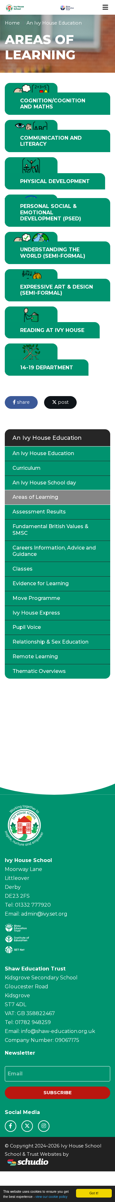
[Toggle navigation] (105, 7)
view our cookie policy (51, 1196)
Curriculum (26, 468)
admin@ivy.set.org (44, 914)
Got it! (93, 1193)
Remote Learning (35, 656)
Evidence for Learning (40, 583)
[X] (27, 1126)
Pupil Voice (26, 627)
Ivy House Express (36, 613)
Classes (22, 569)
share (23, 402)
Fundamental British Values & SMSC (50, 529)
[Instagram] (44, 1126)
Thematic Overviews (39, 671)
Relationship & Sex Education (50, 642)
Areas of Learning (35, 497)
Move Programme (36, 598)
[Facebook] (10, 1126)
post (63, 402)
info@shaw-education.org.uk (58, 1031)
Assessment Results (39, 512)
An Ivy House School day (44, 483)
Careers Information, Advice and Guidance (54, 551)
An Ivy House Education (54, 23)
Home (12, 23)
